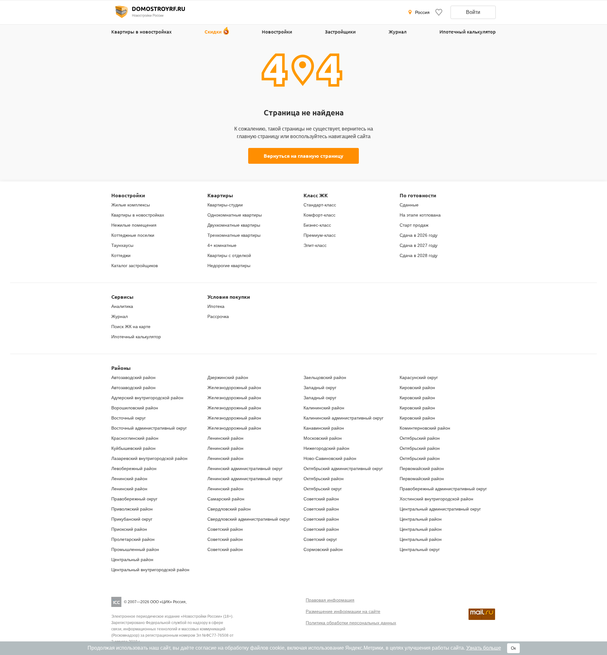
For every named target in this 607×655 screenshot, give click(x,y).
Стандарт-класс (320, 204)
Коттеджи (121, 255)
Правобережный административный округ (443, 488)
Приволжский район (132, 508)
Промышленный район (135, 549)
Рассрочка (218, 316)
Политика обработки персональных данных (351, 622)
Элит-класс (315, 245)
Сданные (409, 204)
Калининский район (324, 407)
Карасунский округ (419, 377)
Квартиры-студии (225, 204)
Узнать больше (483, 648)
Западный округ (320, 387)
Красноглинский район (134, 438)
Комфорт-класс (319, 214)
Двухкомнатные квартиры (233, 225)
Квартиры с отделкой (229, 255)
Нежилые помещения (133, 225)
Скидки (213, 31)
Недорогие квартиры (228, 265)
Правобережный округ (134, 498)
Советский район (225, 529)
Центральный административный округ (440, 508)
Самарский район (225, 498)
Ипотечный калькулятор (467, 31)
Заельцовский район (325, 377)
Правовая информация (330, 600)
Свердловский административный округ (248, 519)
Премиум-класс (320, 235)
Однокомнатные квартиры (234, 214)
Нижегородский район (326, 448)
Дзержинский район (227, 377)
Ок (513, 648)
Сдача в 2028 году (419, 255)
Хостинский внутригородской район (436, 498)
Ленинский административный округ (245, 468)
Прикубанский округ (131, 519)
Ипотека (215, 306)
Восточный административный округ (149, 428)
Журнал (398, 31)
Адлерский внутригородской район (147, 397)
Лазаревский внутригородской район (149, 458)
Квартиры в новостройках (141, 31)
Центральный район (421, 519)
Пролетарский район (133, 539)
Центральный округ (420, 549)
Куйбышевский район (133, 448)
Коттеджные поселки (132, 235)
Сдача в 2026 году (419, 235)
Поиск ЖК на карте (130, 326)
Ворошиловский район (134, 407)
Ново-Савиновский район (330, 458)
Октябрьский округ (323, 488)
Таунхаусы (122, 245)
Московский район (323, 438)
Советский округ (320, 539)
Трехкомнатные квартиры (234, 235)
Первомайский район (422, 468)
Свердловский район (229, 508)
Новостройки (277, 31)
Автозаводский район (133, 377)
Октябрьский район (324, 478)
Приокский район (129, 529)
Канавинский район (324, 428)
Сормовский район (323, 549)
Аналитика (122, 306)
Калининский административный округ (343, 417)
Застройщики (340, 31)
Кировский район (417, 387)
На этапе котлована (420, 214)
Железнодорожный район (234, 387)
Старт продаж (414, 225)
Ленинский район (129, 478)
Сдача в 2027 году (419, 245)
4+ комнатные (221, 245)
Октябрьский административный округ (343, 468)
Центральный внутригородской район (150, 569)
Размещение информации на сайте (343, 611)
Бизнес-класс (317, 225)
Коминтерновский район (425, 428)
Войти (473, 12)
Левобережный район (133, 468)
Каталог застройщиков (134, 265)
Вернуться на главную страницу (303, 155)
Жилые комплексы (130, 204)
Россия (422, 12)
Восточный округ (128, 417)
